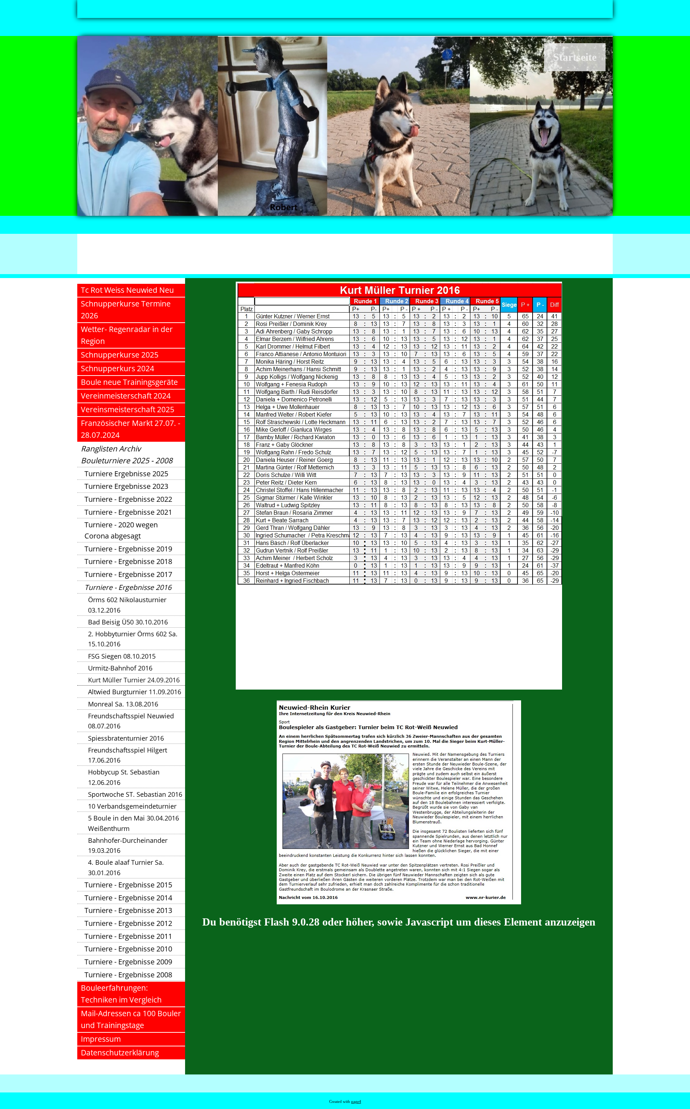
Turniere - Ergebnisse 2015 (128, 885)
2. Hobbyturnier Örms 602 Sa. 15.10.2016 (133, 639)
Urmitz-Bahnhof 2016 (120, 668)
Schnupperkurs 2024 (117, 368)
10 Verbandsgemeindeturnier (132, 806)
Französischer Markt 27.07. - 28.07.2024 (130, 429)
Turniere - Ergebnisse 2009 (128, 962)
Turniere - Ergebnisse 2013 (128, 910)
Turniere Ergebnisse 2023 (126, 486)
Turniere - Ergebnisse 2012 (128, 923)
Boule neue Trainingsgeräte (129, 382)
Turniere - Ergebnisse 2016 (127, 587)
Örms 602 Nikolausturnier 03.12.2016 (127, 604)
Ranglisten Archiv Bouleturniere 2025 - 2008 (126, 454)
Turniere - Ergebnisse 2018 (128, 561)
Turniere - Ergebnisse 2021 (128, 512)
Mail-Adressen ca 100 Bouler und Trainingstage (131, 1019)
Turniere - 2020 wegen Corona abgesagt (121, 530)
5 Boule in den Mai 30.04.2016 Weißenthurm (133, 823)
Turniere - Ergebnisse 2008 (128, 975)
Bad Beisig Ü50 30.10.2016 (128, 622)
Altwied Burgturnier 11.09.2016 (134, 691)
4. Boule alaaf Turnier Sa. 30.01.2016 (126, 867)
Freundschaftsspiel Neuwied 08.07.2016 (131, 721)
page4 (356, 1102)
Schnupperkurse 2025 (119, 355)
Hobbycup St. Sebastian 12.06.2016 (124, 777)
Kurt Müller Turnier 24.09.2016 (134, 680)
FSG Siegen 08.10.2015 (122, 656)
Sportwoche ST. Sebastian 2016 (135, 794)
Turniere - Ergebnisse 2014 (128, 898)
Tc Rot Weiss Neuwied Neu (127, 290)
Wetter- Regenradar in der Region (127, 335)
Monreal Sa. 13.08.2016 (123, 704)
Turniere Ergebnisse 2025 (126, 473)
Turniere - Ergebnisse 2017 (128, 574)
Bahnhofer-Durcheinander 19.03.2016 (127, 845)
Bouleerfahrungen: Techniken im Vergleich (121, 994)
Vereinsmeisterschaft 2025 (127, 409)
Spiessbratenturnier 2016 (126, 738)
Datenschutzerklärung (120, 1052)
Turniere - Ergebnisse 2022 (128, 499)
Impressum (101, 1039)
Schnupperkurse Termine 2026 (126, 310)
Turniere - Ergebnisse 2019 (128, 549)
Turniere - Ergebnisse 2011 (128, 936)
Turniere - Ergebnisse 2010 (128, 949)
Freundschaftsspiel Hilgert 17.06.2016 (127, 755)
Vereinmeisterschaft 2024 (126, 396)
